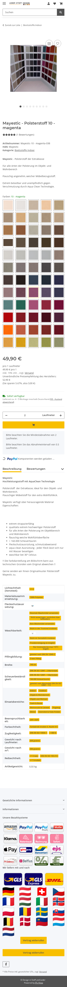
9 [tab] (46, 106)
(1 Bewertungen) (25, 134)
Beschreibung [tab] (12, 468)
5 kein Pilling (35, 658)
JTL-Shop (39, 982)
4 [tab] (30, 106)
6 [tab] (37, 106)
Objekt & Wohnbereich (39, 695)
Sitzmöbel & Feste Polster (49, 712)
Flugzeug (56, 707)
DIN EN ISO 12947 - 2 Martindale (43, 670)
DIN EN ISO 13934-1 (38, 733)
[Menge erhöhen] (60, 415)
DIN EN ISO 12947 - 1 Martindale (43, 675)
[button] (49, 3)
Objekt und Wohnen (38, 699)
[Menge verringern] (6, 415)
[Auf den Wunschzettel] (57, 43)
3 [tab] (27, 106)
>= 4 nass (34, 756)
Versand (29, 372)
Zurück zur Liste (12, 25)
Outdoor (43, 691)
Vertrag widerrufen (33, 940)
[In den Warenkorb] (5, 35)
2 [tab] (24, 106)
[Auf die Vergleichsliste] (49, 43)
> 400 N (53, 733)
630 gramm (35, 741)
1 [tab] (20, 106)
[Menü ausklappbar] (4, 2)
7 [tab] (40, 106)
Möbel (32, 712)
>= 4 (32, 589)
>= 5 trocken (35, 760)
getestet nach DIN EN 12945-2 (42, 654)
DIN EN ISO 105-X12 (49, 756)
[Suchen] (60, 12)
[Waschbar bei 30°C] (32, 633)
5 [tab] (33, 106)
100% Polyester (36, 597)
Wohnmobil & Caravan (39, 707)
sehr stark (34, 720)
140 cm (33, 664)
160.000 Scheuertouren (40, 679)
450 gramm (35, 749)
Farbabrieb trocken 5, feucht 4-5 (43, 727)
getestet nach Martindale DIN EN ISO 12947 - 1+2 (45, 684)
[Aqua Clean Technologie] (32, 605)
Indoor (33, 691)
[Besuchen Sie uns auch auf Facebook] (6, 964)
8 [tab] (43, 106)
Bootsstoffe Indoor (25, 150)
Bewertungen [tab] (36, 468)
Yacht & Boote (36, 703)
